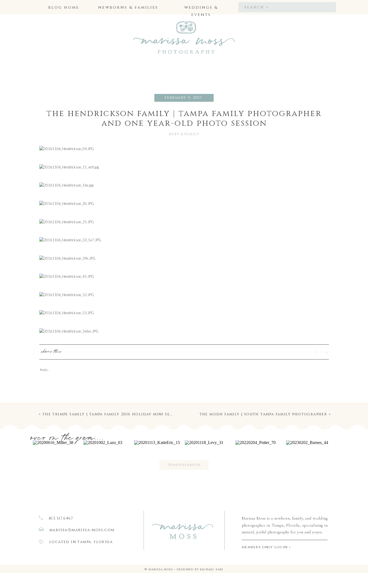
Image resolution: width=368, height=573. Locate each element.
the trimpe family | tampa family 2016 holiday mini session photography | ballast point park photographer (172, 414)
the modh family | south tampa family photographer (263, 414)
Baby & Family (184, 134)
